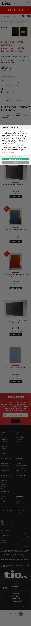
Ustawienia (15, 162)
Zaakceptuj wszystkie (15, 159)
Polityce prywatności (8, 152)
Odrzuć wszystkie (15, 157)
